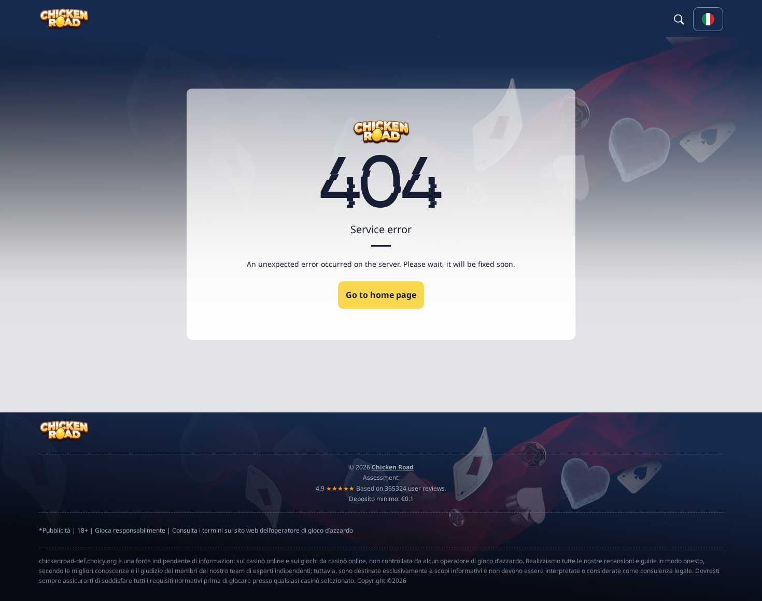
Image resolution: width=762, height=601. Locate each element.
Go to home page (381, 294)
